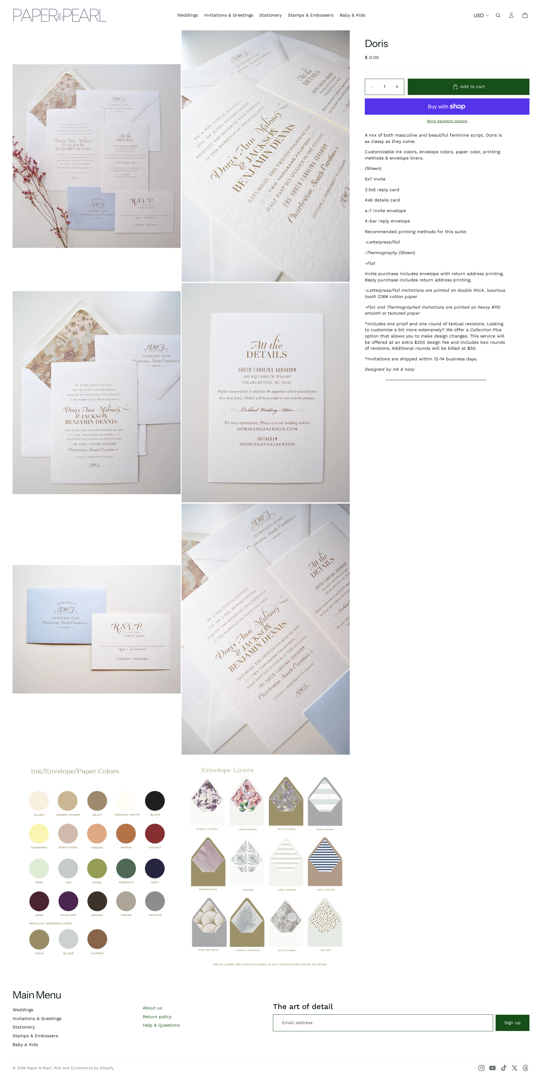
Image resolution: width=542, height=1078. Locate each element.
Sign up (512, 1022)
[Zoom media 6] (266, 629)
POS (57, 1068)
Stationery (24, 1026)
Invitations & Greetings (37, 1018)
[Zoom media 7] (97, 864)
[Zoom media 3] (97, 393)
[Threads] (525, 1068)
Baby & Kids (25, 1044)
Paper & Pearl (39, 1068)
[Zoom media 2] (266, 155)
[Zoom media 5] (97, 629)
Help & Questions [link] (161, 1025)
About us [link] (152, 1007)
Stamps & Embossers (35, 1035)
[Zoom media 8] (266, 864)
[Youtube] (492, 1068)
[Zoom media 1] (97, 155)
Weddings (23, 1009)
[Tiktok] (503, 1068)
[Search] (498, 15)
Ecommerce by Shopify (92, 1068)
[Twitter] (514, 1068)
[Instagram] (481, 1068)
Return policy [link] (157, 1016)
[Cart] (525, 15)
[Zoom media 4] (266, 393)
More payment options (447, 121)
